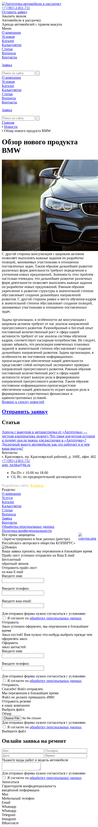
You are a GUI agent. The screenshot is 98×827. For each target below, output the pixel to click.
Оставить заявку (14, 12)
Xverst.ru (37, 485)
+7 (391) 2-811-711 (16, 8)
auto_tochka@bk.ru (16, 465)
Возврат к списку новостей (23, 402)
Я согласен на (44, 618)
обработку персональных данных (56, 618)
